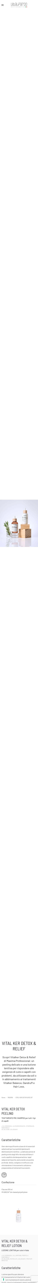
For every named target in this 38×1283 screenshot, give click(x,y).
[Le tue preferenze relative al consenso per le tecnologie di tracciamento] (3, 1279)
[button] (3, 5)
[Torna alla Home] (19, 5)
